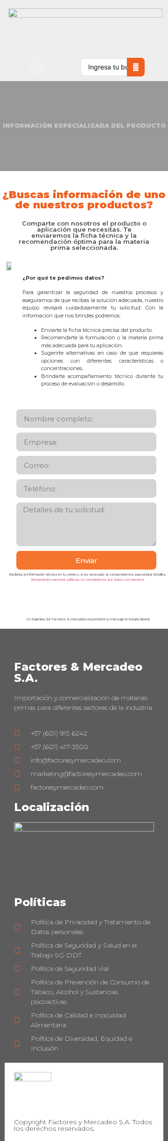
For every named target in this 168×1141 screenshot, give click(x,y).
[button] (36, 67)
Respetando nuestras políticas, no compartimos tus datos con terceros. (88, 579)
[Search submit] (136, 67)
